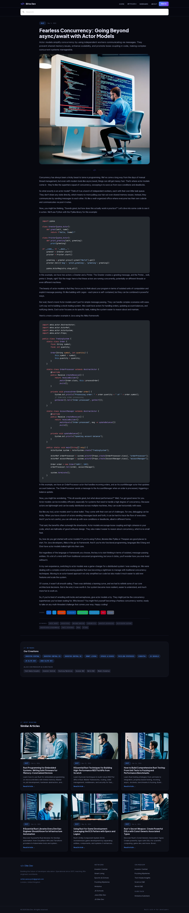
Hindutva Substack (142, 896)
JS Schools (154, 656)
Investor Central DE (73, 656)
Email (110, 612)
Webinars (144, 4)
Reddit (61, 612)
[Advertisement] (94, 696)
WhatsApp (83, 612)
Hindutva (142, 656)
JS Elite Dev (30, 661)
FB (49, 612)
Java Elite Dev (46, 661)
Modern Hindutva (103, 671)
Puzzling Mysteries (126, 656)
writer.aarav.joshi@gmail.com (32, 879)
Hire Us (163, 4)
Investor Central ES (52, 656)
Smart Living (91, 656)
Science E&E (80, 671)
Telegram (94, 612)
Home (121, 4)
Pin (103, 612)
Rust (42, 23)
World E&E (91, 671)
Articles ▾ (131, 4)
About (154, 4)
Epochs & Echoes (107, 656)
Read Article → (29, 786)
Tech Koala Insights (32, 671)
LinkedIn (71, 612)
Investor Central (32, 656)
